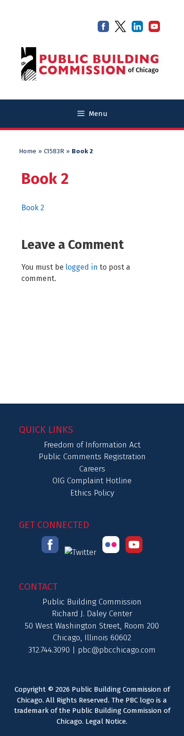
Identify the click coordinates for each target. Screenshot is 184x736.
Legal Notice (105, 721)
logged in (82, 267)
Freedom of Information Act (92, 445)
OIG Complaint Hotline (92, 481)
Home (27, 151)
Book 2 (32, 207)
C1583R (54, 151)
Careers (92, 469)
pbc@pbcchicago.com (117, 650)
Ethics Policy (92, 493)
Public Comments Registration (92, 457)
